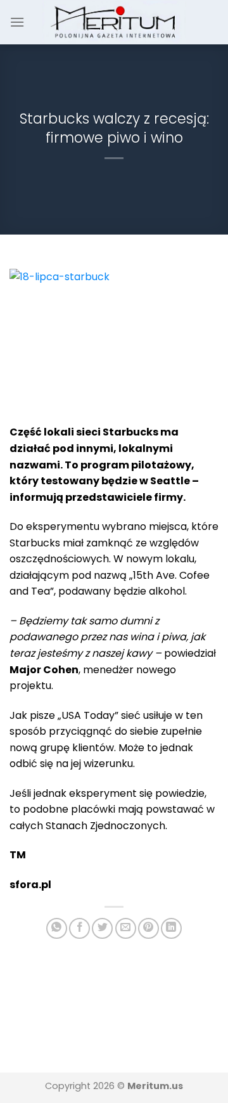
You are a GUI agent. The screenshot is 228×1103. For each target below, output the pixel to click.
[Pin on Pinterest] (148, 928)
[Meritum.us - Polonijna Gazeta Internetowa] (114, 22)
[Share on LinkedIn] (171, 928)
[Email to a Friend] (125, 928)
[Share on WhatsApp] (56, 928)
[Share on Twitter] (102, 928)
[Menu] (17, 21)
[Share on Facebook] (79, 928)
